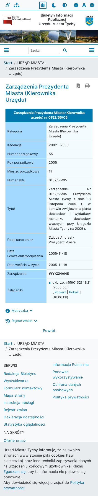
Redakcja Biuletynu (20, 373)
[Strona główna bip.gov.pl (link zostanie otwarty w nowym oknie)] (17, 20)
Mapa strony (14, 395)
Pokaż (74, 292)
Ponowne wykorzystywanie (68, 374)
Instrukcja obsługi (19, 402)
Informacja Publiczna (71, 364)
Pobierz (60, 292)
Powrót (49, 330)
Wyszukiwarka (16, 381)
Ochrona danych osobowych (67, 387)
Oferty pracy (15, 440)
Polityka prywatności (71, 397)
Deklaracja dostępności (24, 417)
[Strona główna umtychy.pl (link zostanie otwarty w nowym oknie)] (88, 20)
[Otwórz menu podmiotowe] (6, 50)
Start (8, 62)
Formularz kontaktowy (23, 388)
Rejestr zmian (15, 409)
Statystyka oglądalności (24, 424)
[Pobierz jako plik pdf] (78, 86)
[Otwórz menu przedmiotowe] (91, 50)
